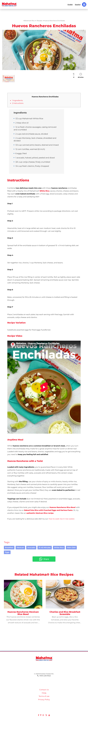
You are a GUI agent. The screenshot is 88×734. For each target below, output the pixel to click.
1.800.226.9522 (45, 676)
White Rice (44, 191)
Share (46, 559)
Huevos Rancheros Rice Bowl (63, 507)
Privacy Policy (44, 700)
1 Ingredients (17, 100)
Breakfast (9, 548)
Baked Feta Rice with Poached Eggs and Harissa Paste (48, 510)
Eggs (7, 552)
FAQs (44, 693)
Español (77, 4)
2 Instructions (17, 103)
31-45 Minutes (45, 548)
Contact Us (44, 690)
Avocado (31, 548)
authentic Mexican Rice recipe (40, 513)
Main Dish (71, 548)
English (70, 4)
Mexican (20, 548)
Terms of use (44, 696)
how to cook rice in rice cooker (61, 519)
